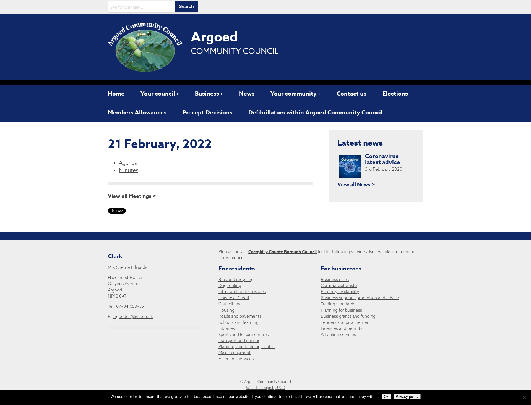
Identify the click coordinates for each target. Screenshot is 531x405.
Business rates (335, 279)
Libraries (226, 328)
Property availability (340, 291)
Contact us (351, 94)
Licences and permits (341, 328)
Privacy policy (407, 397)
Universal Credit (233, 297)
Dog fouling (229, 285)
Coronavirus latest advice (382, 159)
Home (116, 94)
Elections (395, 94)
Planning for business (341, 310)
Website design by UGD (265, 387)
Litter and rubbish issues (242, 291)
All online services (236, 358)
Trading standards (338, 303)
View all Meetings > (132, 196)
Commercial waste (339, 285)
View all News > (356, 184)
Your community (293, 94)
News (246, 94)
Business (207, 94)
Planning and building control (246, 346)
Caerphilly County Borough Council (282, 251)
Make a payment (234, 352)
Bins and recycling (236, 279)
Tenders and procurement (346, 322)
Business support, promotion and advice (360, 297)
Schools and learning (238, 322)
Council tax (229, 303)
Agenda (128, 162)
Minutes (128, 170)
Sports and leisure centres (243, 334)
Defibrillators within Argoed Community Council (315, 112)
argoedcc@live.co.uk (133, 316)
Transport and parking (239, 340)
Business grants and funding (348, 316)
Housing (226, 310)
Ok (386, 397)
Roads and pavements (239, 316)
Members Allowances (137, 112)
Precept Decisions (207, 112)
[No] (524, 397)
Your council (157, 94)
